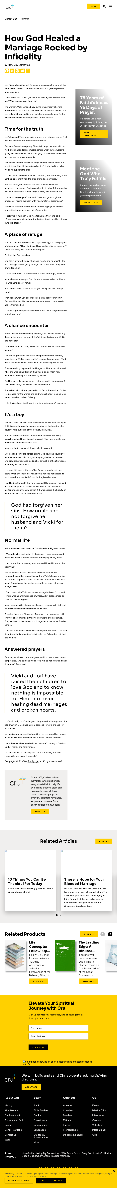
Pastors (67, 1125)
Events (95, 1105)
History (8, 1105)
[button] (57, 915)
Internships (98, 1115)
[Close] (114, 1171)
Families (67, 1115)
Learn (38, 1098)
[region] (58, 1178)
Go (94, 1098)
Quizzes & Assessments (41, 1136)
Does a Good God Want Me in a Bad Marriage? (46, 1155)
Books (37, 1115)
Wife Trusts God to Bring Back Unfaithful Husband (87, 1153)
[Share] (28, 71)
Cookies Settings (18, 1180)
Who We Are (11, 1110)
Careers (96, 1120)
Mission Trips (99, 1110)
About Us (40, 811)
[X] (12, 71)
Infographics (40, 1125)
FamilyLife (33, 761)
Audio (37, 1105)
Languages (40, 1129)
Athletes (67, 1105)
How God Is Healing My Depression (40, 1153)
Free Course (91, 202)
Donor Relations (13, 1129)
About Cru (31, 1087)
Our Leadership (13, 1115)
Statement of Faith (14, 1120)
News (8, 1125)
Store (7, 1139)
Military (67, 1120)
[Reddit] (22, 71)
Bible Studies (41, 1110)
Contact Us (10, 1134)
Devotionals (40, 1120)
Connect (69, 1098)
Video (37, 1142)
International (99, 1129)
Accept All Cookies (50, 1180)
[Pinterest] (17, 71)
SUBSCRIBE (38, 1047)
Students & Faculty (73, 1134)
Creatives (68, 1110)
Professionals (70, 1129)
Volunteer (97, 1125)
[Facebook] (7, 71)
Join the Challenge (90, 134)
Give (93, 6)
